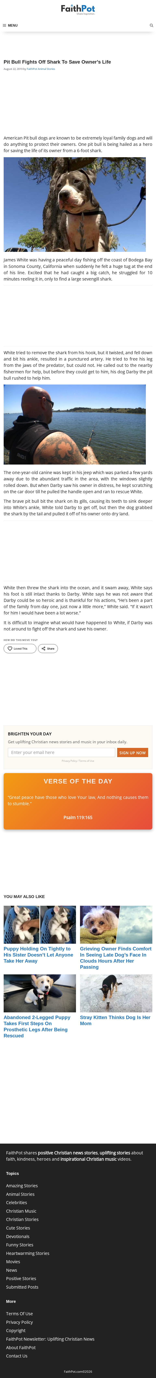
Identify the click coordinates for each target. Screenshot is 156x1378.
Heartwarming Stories (27, 1253)
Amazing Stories (22, 1185)
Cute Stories (18, 1228)
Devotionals (17, 1236)
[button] (151, 26)
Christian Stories (22, 1219)
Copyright (15, 1330)
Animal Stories (46, 69)
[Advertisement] (78, 42)
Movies (13, 1261)
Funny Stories (19, 1245)
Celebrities (16, 1202)
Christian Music (21, 1211)
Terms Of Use (19, 1313)
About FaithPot (21, 1347)
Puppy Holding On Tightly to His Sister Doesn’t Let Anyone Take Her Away (38, 955)
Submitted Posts (22, 1287)
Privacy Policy (19, 1322)
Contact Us (16, 1356)
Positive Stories (21, 1278)
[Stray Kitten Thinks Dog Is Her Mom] (116, 1009)
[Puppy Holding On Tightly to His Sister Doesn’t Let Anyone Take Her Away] (40, 940)
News (11, 1270)
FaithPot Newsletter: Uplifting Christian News (50, 1339)
